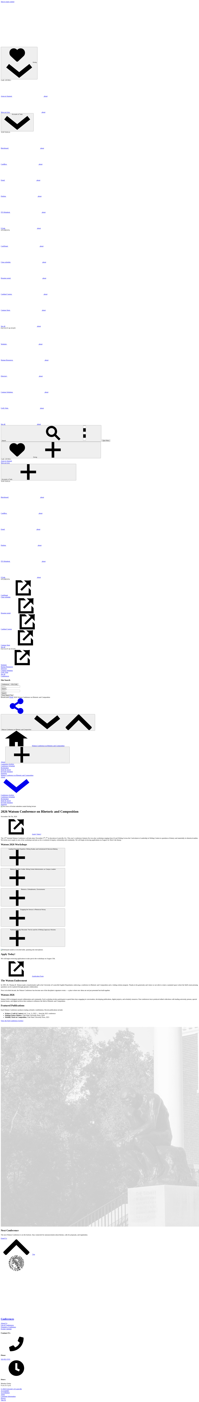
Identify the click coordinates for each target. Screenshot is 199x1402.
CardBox (21, 164)
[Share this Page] (16, 706)
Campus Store (23, 310)
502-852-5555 (5, 1359)
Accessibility (5, 1391)
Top (33, 1254)
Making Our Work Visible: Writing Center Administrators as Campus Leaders (33, 869)
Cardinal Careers (24, 294)
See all (21, 326)
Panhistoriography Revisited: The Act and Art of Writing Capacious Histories (33, 930)
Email (20, 180)
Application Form (38, 976)
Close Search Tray (7, 695)
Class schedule (23, 262)
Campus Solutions (24, 392)
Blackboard (22, 148)
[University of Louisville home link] (99, 46)
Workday (21, 344)
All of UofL (14, 684)
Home (11, 697)
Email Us (4, 1238)
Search (4, 689)
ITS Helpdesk (23, 212)
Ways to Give (23, 112)
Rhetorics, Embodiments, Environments (33, 889)
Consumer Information (8, 1396)
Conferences (5, 684)
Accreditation (5, 1393)
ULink (21, 228)
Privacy (3, 1398)
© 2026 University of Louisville (11, 1389)
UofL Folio (22, 408)
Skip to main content (7, 2)
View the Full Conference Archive (12, 1021)
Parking (21, 196)
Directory (22, 376)
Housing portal (23, 278)
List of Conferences (7, 1325)
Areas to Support (24, 96)
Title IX (3, 1400)
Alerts (3, 1394)
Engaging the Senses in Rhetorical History (33, 909)
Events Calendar (6, 1329)
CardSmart (22, 246)
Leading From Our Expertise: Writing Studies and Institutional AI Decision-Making (33, 849)
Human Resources (24, 360)
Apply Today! (36, 834)
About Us (4, 1323)
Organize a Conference (8, 1327)
